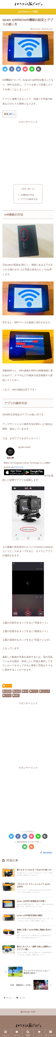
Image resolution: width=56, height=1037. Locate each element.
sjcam (17, 691)
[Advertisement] (28, 152)
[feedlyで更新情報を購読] (24, 846)
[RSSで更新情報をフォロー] (31, 846)
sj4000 (8, 691)
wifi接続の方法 (27, 195)
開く (12, 114)
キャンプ (45, 691)
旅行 (17, 695)
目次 (24, 189)
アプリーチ (18, 467)
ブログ (8, 695)
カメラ (8, 686)
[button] (50, 553)
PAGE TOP (29, 1012)
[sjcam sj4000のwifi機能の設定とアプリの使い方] (18, 69)
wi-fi (26, 691)
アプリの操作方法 (29, 199)
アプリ (35, 691)
